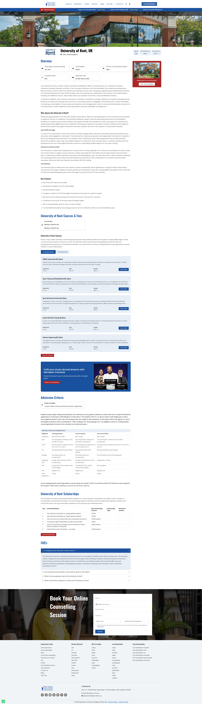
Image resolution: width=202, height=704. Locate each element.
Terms (143, 625)
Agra (93, 663)
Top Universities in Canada (140, 648)
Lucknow (94, 658)
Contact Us (119, 4)
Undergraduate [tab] (48, 252)
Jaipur (94, 648)
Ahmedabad (116, 660)
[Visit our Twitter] (57, 694)
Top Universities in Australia (140, 655)
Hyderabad (95, 660)
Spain (73, 675)
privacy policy (100, 626)
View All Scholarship (48, 534)
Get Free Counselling (146, 84)
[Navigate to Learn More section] (129, 4)
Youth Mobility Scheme (48, 665)
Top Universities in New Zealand (142, 658)
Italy (72, 668)
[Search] (126, 4)
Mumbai (114, 653)
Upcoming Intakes (46, 650)
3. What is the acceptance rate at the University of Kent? (62, 576)
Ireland (73, 663)
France (73, 665)
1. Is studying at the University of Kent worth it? (58, 551)
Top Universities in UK (139, 653)
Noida (93, 653)
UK (72, 650)
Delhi (93, 650)
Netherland (74, 673)
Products (94, 4)
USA (72, 648)
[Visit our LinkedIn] (54, 694)
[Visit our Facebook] (46, 694)
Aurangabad (96, 665)
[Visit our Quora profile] (65, 694)
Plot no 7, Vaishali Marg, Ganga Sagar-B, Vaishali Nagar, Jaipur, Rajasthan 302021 (106, 690)
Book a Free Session (52, 382)
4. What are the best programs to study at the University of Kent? (65, 581)
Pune (93, 655)
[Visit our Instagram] (42, 694)
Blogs (102, 4)
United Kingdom (52, 14)
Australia (74, 655)
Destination (77, 4)
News (42, 653)
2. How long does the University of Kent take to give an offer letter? (66, 572)
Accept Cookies (119, 701)
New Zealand (75, 658)
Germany (74, 660)
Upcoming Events (46, 648)
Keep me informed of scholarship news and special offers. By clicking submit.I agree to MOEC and (122, 626)
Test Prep (109, 4)
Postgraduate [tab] (62, 252)
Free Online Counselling (48, 655)
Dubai (114, 675)
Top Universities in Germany (141, 660)
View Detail (123, 269)
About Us (69, 4)
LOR (42, 660)
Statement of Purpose (48, 658)
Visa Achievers (45, 668)
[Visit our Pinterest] (61, 694)
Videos (87, 4)
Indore (94, 668)
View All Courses (47, 355)
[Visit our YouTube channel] (50, 694)
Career (43, 663)
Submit (100, 632)
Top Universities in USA (139, 650)
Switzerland (75, 670)
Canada (73, 653)
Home (43, 14)
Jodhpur (114, 678)
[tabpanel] (86, 306)
